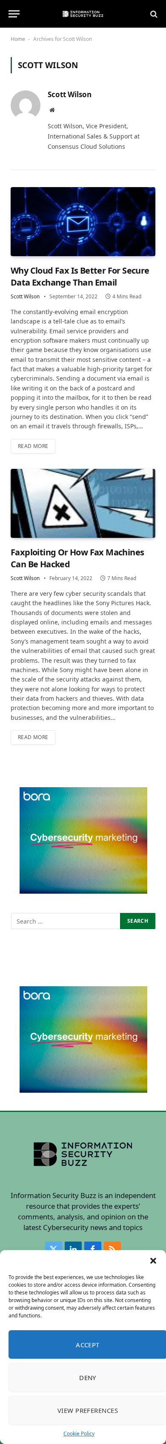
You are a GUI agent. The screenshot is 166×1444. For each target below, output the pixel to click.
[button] (153, 1260)
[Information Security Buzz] (82, 14)
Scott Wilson (70, 94)
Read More (33, 446)
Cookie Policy (78, 1433)
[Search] (153, 13)
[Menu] (14, 13)
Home (18, 39)
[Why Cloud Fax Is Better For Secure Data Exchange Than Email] (83, 222)
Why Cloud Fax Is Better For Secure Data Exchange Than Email (80, 276)
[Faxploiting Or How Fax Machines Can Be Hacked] (83, 503)
